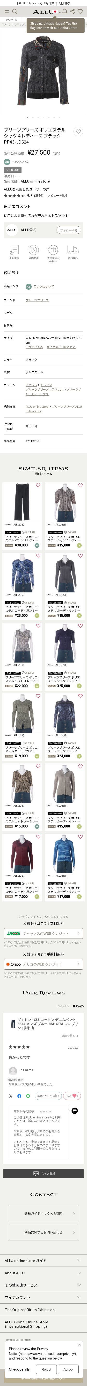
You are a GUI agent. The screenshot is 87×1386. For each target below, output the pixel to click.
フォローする (69, 230)
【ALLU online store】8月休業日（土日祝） (43, 3)
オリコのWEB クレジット (42, 964)
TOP (4, 24)
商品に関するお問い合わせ (43, 1232)
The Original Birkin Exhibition (30, 1309)
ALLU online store (37, 406)
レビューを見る (57, 195)
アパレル (31, 385)
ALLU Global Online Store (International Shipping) (26, 1324)
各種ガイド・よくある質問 (43, 1213)
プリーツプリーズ (37, 300)
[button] (80, 11)
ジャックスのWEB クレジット (46, 933)
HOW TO (11, 19)
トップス (46, 385)
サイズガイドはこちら (61, 347)
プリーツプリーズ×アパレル (44, 389)
